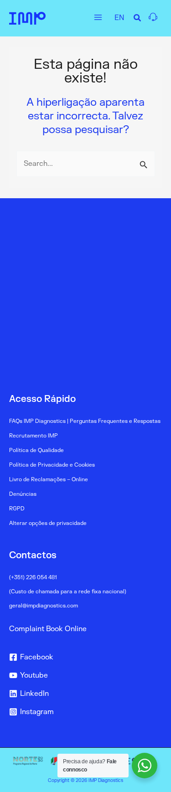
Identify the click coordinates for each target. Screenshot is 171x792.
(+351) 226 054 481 (33, 577)
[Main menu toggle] (98, 17)
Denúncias (22, 494)
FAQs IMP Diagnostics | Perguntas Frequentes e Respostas (85, 421)
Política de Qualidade (36, 450)
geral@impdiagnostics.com (43, 605)
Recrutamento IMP (33, 435)
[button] (138, 19)
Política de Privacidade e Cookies (52, 465)
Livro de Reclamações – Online (48, 479)
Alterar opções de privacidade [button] (48, 523)
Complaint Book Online (48, 628)
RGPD (17, 508)
